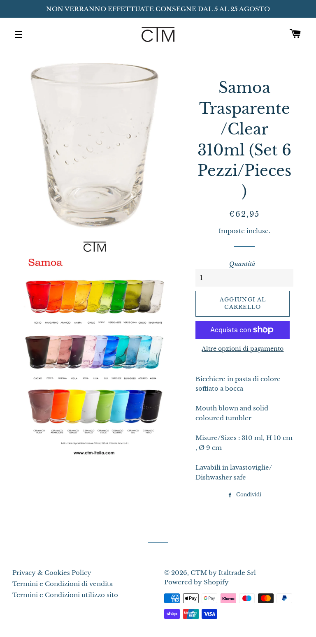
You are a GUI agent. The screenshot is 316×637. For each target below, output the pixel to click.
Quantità (242, 264)
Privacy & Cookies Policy (51, 573)
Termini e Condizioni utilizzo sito (65, 595)
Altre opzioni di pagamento (242, 348)
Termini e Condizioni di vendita (62, 584)
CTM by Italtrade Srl (223, 573)
